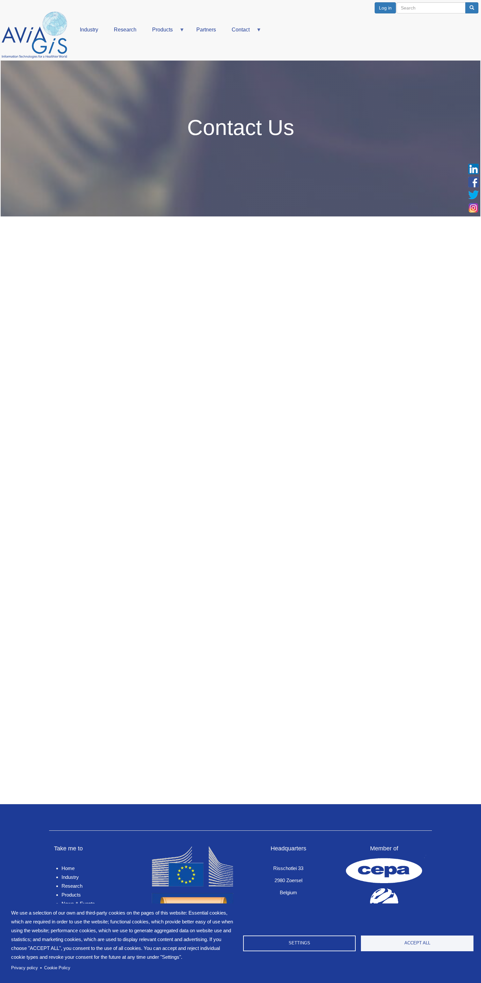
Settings (299, 942)
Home (68, 868)
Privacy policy (24, 967)
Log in (385, 7)
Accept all (417, 942)
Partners (206, 29)
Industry (89, 29)
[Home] (37, 35)
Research (125, 29)
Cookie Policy (57, 967)
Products (158, 32)
